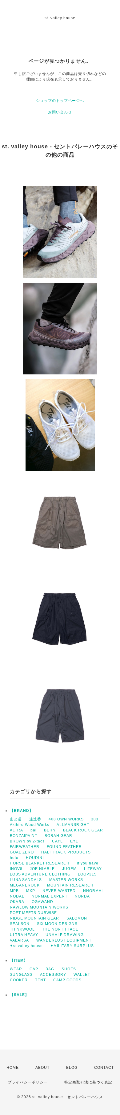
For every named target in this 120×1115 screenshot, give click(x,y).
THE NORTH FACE (60, 929)
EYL (74, 841)
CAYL (57, 841)
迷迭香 (35, 819)
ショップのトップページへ (60, 100)
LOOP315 (87, 874)
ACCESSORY (53, 974)
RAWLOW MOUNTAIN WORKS (39, 907)
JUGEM (69, 869)
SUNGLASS (21, 974)
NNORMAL (93, 891)
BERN (50, 830)
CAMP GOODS (67, 980)
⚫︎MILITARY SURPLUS (72, 946)
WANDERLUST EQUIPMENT (63, 940)
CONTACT (104, 1067)
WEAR (16, 969)
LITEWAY (93, 869)
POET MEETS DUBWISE (33, 913)
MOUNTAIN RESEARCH (70, 885)
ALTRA (16, 830)
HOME (12, 1067)
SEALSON (20, 924)
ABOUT (42, 1067)
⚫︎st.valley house (26, 946)
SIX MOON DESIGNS (57, 924)
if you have (87, 863)
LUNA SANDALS (26, 880)
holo (14, 858)
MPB (14, 891)
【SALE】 (19, 995)
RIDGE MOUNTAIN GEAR (34, 918)
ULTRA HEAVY (24, 935)
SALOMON (76, 918)
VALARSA (19, 940)
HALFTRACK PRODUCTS (66, 852)
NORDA (82, 896)
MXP (30, 891)
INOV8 (16, 869)
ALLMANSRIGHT (73, 825)
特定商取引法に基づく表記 (88, 1082)
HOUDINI (35, 858)
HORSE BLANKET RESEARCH (40, 863)
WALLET (82, 974)
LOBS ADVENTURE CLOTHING (40, 874)
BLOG (72, 1067)
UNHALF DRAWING (65, 935)
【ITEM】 (19, 960)
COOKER (19, 980)
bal (33, 830)
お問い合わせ (60, 112)
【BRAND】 (21, 810)
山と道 (16, 819)
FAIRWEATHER (24, 847)
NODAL (17, 896)
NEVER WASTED (59, 891)
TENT (40, 980)
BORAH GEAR (58, 836)
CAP (34, 969)
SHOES (69, 969)
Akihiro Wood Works (29, 825)
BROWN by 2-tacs (27, 841)
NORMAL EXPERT (49, 896)
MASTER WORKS (66, 880)
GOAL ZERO (22, 852)
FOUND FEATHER (64, 847)
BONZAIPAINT (23, 836)
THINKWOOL (22, 929)
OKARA (17, 902)
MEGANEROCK (25, 885)
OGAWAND (42, 902)
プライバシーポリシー (28, 1082)
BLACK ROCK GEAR (83, 830)
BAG (50, 969)
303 (94, 819)
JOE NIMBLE (42, 869)
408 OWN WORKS (66, 819)
